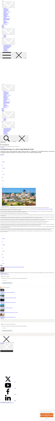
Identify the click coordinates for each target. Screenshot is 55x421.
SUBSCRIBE (2, 343)
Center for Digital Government (7, 129)
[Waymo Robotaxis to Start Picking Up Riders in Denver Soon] (2, 296)
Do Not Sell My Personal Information (5, 402)
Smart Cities (5, 21)
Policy (4, 20)
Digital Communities (6, 131)
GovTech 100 (5, 50)
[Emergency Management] (3, 420)
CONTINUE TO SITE (3, 142)
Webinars (3, 25)
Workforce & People (6, 22)
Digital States (5, 48)
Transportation (5, 105)
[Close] (53, 410)
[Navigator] (3, 411)
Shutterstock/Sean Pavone (5, 206)
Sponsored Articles (6, 134)
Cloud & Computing (6, 10)
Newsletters (5, 36)
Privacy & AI (12, 402)
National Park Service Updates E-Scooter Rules (6, 307)
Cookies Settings (47, 418)
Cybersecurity (5, 94)
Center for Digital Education (7, 45)
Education (5, 12)
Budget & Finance (6, 14)
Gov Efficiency (5, 24)
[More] (8, 4)
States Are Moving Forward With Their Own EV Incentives (8, 302)
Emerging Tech (5, 97)
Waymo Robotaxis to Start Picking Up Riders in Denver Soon (8, 297)
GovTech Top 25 (6, 49)
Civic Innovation (6, 9)
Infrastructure (5, 15)
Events (3, 108)
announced (34, 211)
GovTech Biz (5, 100)
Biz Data (5, 17)
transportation (13, 207)
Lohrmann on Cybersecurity (7, 11)
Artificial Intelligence (6, 92)
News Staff (2, 293)
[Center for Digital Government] (3, 413)
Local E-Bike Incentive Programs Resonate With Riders (7, 292)
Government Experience (7, 16)
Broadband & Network (6, 103)
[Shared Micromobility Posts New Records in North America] (2, 315)
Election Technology (6, 13)
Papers (3, 26)
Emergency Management (7, 47)
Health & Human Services (7, 18)
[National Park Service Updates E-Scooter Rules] (2, 306)
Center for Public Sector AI (7, 46)
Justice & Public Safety (6, 102)
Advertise (5, 35)
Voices (4, 23)
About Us (5, 118)
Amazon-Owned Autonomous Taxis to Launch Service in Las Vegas (9, 312)
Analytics (5, 8)
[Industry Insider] (3, 409)
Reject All (47, 416)
